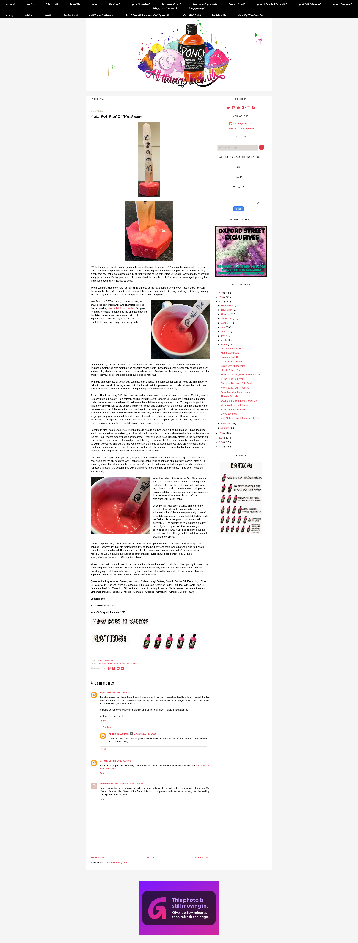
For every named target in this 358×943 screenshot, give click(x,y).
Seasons (219, 16)
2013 (221, 446)
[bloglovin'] (248, 108)
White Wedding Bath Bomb (234, 405)
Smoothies (237, 5)
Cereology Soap (229, 414)
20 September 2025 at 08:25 (128, 783)
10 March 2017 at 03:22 (118, 692)
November (226, 310)
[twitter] (228, 108)
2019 (221, 293)
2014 (221, 442)
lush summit (132, 663)
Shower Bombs (205, 5)
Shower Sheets (164, 9)
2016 (221, 433)
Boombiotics (106, 783)
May (223, 336)
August (225, 323)
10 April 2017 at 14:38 (145, 734)
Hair (48, 16)
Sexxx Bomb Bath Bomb (233, 348)
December (226, 305)
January (225, 428)
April (223, 340)
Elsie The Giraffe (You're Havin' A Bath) (240, 374)
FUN (95, 5)
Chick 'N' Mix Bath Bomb (233, 366)
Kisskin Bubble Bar (230, 370)
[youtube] (238, 108)
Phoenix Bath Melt (230, 396)
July (223, 327)
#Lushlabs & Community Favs (147, 16)
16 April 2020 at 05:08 (120, 761)
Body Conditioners (272, 5)
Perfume (70, 16)
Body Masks (141, 5)
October (225, 314)
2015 (221, 438)
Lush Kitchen (191, 16)
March (224, 344)
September (227, 318)
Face (29, 16)
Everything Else (250, 16)
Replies (107, 727)
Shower (51, 5)
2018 (221, 297)
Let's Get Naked (101, 16)
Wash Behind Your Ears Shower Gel (239, 401)
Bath (30, 5)
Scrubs (114, 5)
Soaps (75, 5)
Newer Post (98, 857)
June (224, 331)
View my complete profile (241, 128)
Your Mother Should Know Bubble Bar (240, 418)
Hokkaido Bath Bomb (231, 357)
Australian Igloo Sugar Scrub (235, 392)
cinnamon (102, 663)
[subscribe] (253, 108)
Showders (197, 9)
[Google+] (243, 108)
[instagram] (233, 108)
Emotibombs (342, 5)
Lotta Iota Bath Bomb (231, 361)
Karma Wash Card (230, 352)
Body (9, 16)
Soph (102, 692)
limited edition (120, 663)
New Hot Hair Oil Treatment (235, 387)
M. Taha (104, 761)
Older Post (202, 857)
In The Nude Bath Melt (232, 379)
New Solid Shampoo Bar (121, 308)
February (226, 423)
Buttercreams (310, 5)
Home (10, 5)
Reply (103, 720)
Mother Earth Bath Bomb (233, 409)
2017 (221, 301)
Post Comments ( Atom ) (116, 862)
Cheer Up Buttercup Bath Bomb (237, 383)
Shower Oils (171, 5)
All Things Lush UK (119, 734)
